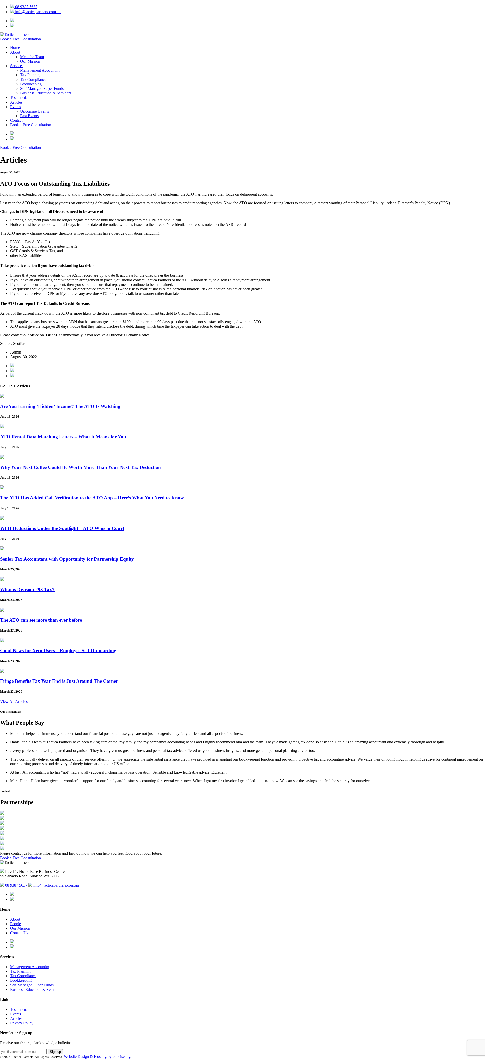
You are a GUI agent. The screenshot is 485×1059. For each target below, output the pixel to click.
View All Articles (14, 701)
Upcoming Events (34, 111)
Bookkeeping (31, 84)
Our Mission (30, 61)
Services (16, 66)
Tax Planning (30, 75)
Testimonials (20, 97)
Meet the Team (32, 57)
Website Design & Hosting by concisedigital (99, 1056)
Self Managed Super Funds (42, 88)
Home (15, 47)
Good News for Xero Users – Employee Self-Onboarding (58, 650)
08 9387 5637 (25, 7)
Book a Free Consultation (20, 39)
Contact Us (19, 933)
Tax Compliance (33, 79)
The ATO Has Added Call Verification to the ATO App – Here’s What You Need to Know (92, 497)
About (15, 52)
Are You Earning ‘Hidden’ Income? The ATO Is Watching (60, 406)
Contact (16, 120)
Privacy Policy (21, 1023)
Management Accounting (40, 70)
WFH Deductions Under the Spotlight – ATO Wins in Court (62, 528)
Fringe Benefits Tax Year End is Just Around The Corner (59, 681)
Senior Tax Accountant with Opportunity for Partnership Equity (67, 559)
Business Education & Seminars (45, 93)
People (15, 924)
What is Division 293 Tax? (27, 589)
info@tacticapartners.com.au (37, 12)
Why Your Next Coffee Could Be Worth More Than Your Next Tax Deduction (80, 467)
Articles (16, 102)
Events (15, 107)
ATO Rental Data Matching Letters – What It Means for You (63, 436)
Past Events (29, 116)
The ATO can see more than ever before (41, 620)
